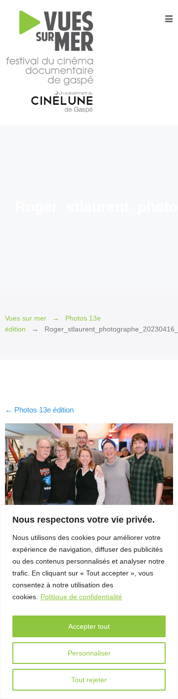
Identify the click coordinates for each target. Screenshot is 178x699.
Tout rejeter (89, 680)
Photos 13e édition (39, 410)
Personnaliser (89, 653)
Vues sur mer (25, 318)
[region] (89, 602)
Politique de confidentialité (81, 597)
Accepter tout (89, 626)
